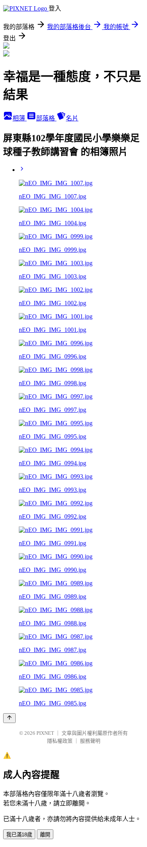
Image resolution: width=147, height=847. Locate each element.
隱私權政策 (60, 741)
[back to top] (9, 718)
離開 (45, 835)
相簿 (20, 118)
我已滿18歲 (19, 835)
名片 (72, 118)
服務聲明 (90, 741)
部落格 (46, 118)
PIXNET (45, 733)
